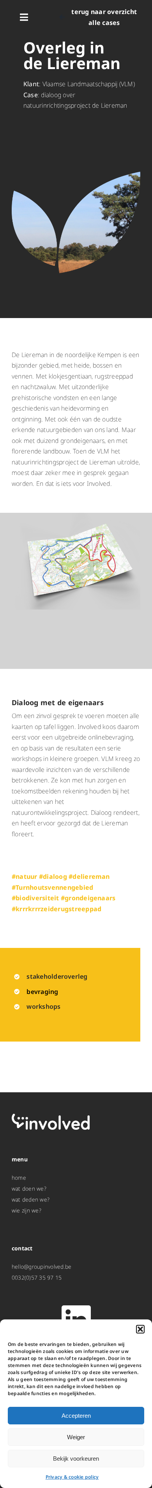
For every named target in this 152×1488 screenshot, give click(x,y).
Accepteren (76, 1415)
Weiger (76, 1437)
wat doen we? (29, 1188)
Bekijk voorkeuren (76, 1458)
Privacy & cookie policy (72, 1477)
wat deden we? (30, 1199)
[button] (140, 1329)
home (19, 1177)
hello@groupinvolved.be (41, 1266)
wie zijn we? (26, 1210)
